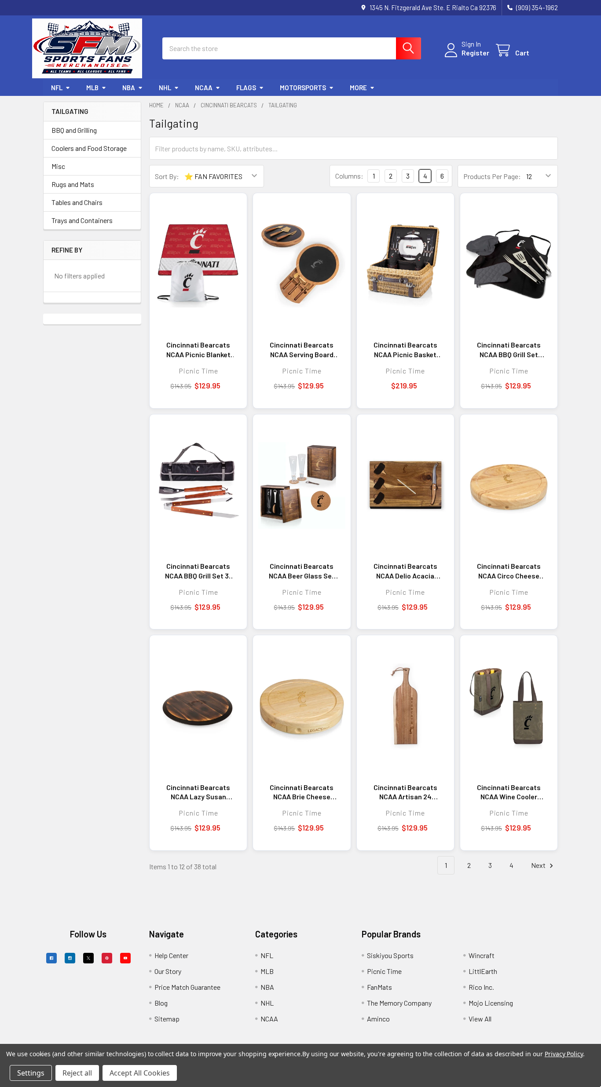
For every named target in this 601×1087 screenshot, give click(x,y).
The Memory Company (399, 1003)
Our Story (167, 971)
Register (475, 52)
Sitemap (167, 1018)
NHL (165, 87)
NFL (56, 87)
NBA (128, 87)
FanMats (379, 987)
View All (480, 1018)
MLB (92, 87)
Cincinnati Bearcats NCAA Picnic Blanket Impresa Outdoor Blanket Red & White (198, 349)
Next (539, 865)
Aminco (378, 1018)
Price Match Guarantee (187, 987)
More (358, 87)
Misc (58, 166)
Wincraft (482, 955)
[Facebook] (51, 958)
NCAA (204, 87)
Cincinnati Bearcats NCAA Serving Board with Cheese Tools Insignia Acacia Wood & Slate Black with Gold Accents (301, 349)
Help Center (171, 955)
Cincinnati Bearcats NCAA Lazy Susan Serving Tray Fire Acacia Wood (198, 792)
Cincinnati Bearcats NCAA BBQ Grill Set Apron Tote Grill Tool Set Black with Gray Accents (509, 349)
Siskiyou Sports (390, 955)
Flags (246, 87)
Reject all (77, 1073)
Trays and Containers (82, 220)
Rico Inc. (481, 987)
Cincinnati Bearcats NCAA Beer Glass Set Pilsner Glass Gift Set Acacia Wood (302, 571)
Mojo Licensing (491, 1003)
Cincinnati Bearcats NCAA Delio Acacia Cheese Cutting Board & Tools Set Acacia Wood (405, 571)
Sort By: (167, 176)
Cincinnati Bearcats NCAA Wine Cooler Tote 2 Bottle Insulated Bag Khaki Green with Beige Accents (509, 792)
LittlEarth (483, 971)
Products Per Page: (492, 176)
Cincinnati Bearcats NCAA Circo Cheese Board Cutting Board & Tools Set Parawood (508, 571)
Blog (161, 1003)
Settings (30, 1073)
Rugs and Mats (72, 184)
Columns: (349, 176)
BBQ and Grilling (74, 130)
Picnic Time (384, 971)
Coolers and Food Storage (89, 148)
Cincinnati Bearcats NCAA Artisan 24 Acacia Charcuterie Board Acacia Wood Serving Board (405, 792)
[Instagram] (70, 958)
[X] (88, 958)
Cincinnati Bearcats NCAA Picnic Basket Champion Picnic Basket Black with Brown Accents (405, 349)
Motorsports (303, 87)
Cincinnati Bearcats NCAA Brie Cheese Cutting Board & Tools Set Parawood (302, 792)
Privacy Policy (564, 1054)
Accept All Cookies (140, 1073)
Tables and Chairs (77, 202)
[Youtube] (125, 958)
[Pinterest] (107, 958)
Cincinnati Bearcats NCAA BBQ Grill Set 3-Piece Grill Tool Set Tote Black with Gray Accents (198, 571)
